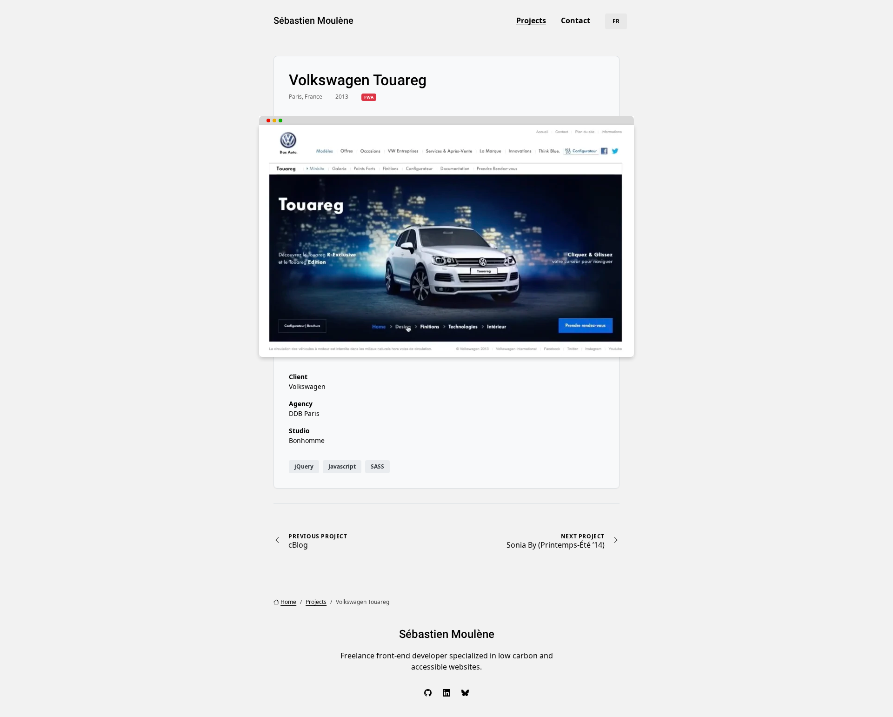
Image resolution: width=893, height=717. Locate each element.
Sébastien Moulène (313, 20)
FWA (368, 97)
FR (616, 21)
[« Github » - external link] (428, 692)
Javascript (342, 466)
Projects (531, 20)
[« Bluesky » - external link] (465, 692)
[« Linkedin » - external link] (446, 692)
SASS (377, 466)
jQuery (303, 466)
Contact (575, 20)
